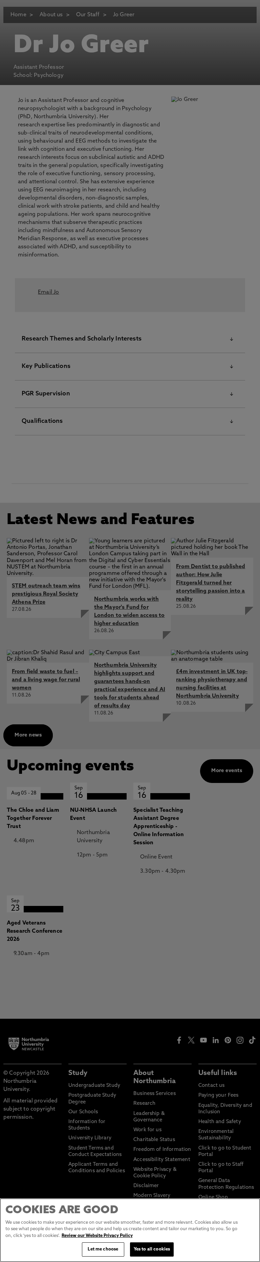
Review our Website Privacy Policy (97, 1236)
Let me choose (103, 1249)
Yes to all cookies (152, 1249)
